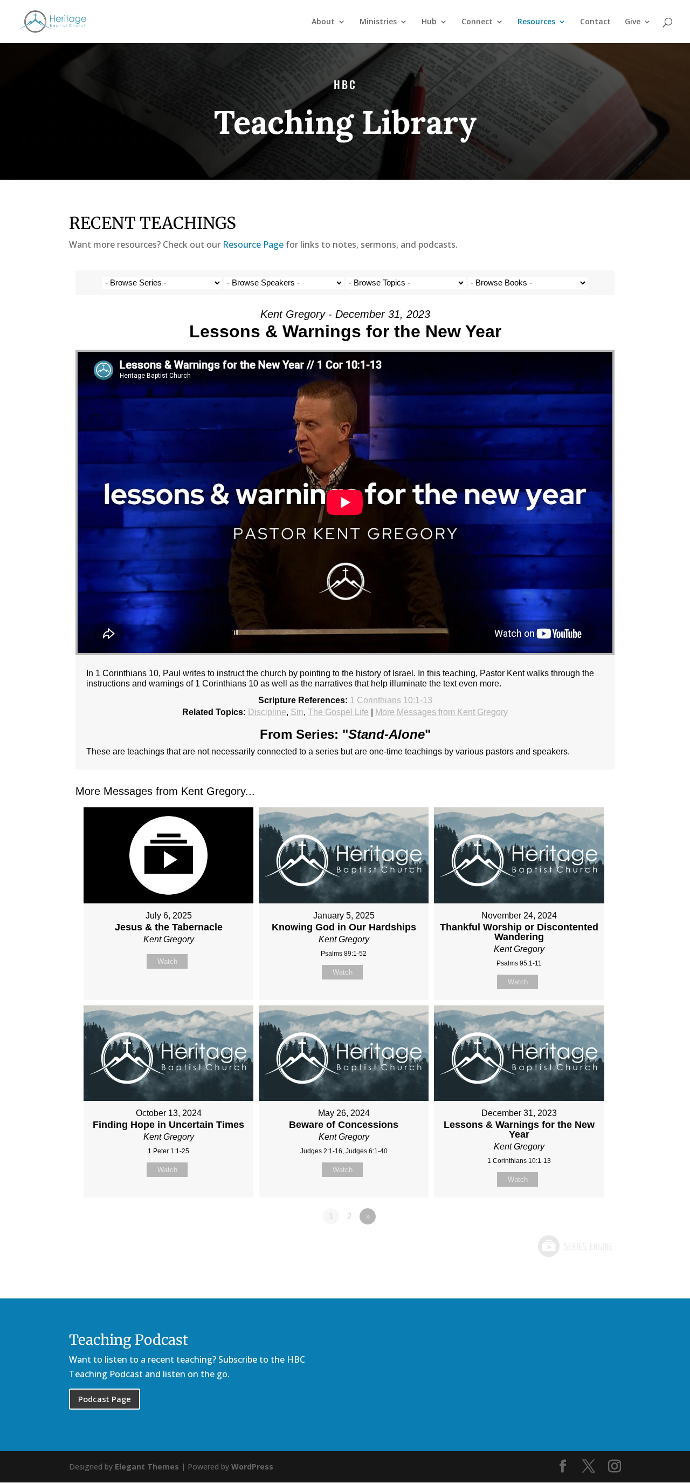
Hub (429, 22)
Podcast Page (104, 1398)
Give (632, 22)
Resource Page (253, 244)
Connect (477, 22)
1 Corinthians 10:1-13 (391, 700)
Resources (536, 22)
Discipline (267, 712)
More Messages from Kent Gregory (441, 712)
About (323, 22)
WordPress (252, 1466)
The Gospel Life (338, 712)
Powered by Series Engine (575, 1246)
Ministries (378, 22)
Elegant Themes (147, 1466)
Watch (167, 961)
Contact (595, 22)
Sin (297, 712)
